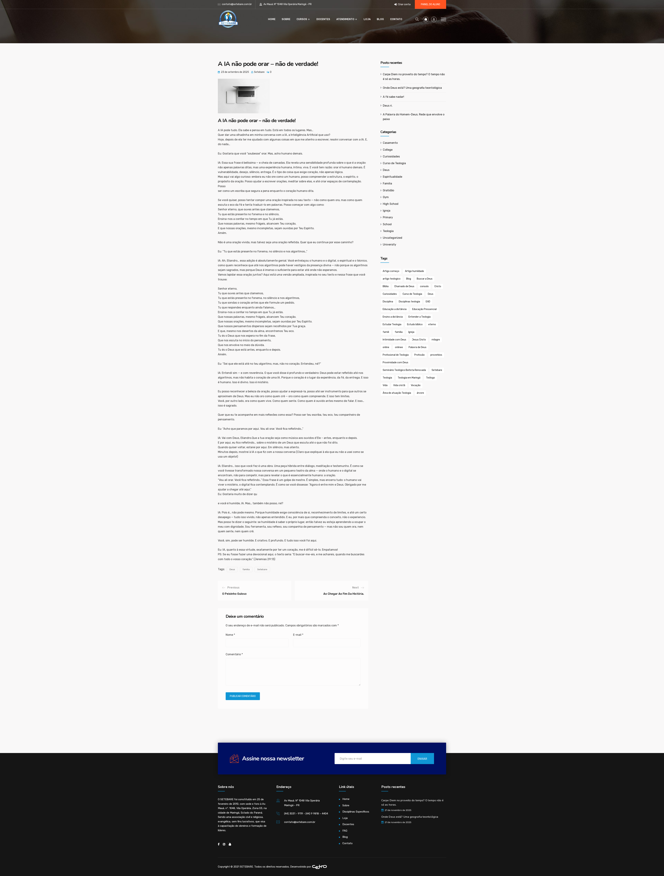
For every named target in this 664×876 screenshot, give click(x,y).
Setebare (262, 569)
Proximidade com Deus (395, 362)
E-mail (298, 634)
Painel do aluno (430, 4)
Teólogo (430, 377)
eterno (432, 324)
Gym (386, 197)
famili (386, 332)
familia (246, 569)
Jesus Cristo (419, 339)
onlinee (399, 347)
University (389, 244)
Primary (388, 217)
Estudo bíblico (415, 324)
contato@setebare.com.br (237, 4)
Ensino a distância (393, 316)
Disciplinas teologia (409, 301)
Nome (230, 634)
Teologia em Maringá (409, 377)
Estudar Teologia (392, 324)
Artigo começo (391, 271)
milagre (436, 339)
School (387, 224)
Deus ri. (388, 105)
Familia (387, 183)
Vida (385, 385)
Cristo (437, 286)
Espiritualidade (392, 176)
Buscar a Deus (424, 278)
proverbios (436, 354)
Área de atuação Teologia (397, 392)
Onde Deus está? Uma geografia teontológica (412, 87)
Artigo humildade (414, 271)
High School (390, 204)
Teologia (388, 231)
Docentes (323, 19)
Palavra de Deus (417, 347)
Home (271, 19)
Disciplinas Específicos (355, 811)
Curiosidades (391, 156)
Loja (367, 19)
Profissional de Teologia (396, 354)
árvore (420, 392)
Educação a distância (395, 309)
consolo (424, 286)
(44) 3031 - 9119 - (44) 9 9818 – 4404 (306, 813)
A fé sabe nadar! (393, 96)
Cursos (302, 19)
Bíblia (386, 286)
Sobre (286, 19)
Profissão (419, 354)
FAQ (344, 830)
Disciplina (388, 301)
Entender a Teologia (419, 316)
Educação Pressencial (424, 309)
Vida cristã (399, 385)
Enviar (422, 758)
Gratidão (388, 190)
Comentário (234, 654)
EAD (428, 301)
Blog (380, 19)
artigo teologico (391, 278)
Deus (232, 569)
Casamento (390, 142)
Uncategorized (392, 237)
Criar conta (404, 4)
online (386, 347)
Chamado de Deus (404, 286)
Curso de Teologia (394, 163)
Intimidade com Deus (394, 339)
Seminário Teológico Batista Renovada (404, 370)
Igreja (386, 210)
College (388, 149)
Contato (396, 19)
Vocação (416, 385)
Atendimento (345, 19)
